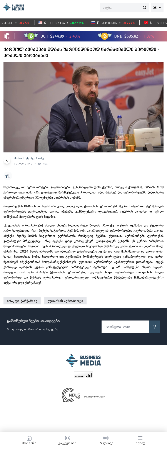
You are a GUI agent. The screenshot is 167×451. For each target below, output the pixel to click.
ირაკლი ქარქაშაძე (22, 300)
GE (154, 7)
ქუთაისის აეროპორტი (65, 300)
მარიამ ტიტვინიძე (29, 158)
